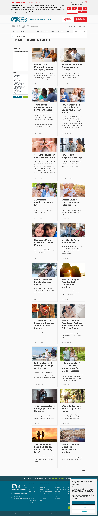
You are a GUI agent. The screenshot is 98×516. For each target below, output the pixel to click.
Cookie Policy (48, 513)
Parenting (22, 31)
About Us (31, 484)
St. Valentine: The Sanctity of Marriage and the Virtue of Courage (44, 324)
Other (82, 12)
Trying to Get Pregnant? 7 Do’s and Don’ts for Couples (44, 107)
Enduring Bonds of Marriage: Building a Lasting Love (43, 366)
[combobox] (78, 31)
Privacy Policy (41, 513)
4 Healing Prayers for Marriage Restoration (44, 156)
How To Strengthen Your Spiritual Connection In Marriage (71, 283)
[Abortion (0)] (20, 75)
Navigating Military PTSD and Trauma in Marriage (44, 242)
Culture (46, 31)
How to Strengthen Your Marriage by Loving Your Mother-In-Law (71, 108)
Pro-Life (38, 31)
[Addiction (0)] (20, 81)
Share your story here (58, 478)
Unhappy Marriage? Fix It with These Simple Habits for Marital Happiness (71, 367)
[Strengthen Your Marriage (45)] (20, 51)
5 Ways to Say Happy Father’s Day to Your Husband (72, 408)
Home (13, 36)
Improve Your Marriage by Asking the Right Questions (43, 67)
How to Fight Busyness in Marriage (72, 156)
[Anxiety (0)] (20, 94)
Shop (56, 484)
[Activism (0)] (20, 78)
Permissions (55, 513)
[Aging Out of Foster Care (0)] (20, 89)
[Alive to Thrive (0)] (20, 91)
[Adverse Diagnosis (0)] (20, 87)
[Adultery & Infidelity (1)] (20, 86)
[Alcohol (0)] (20, 90)
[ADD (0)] (20, 79)
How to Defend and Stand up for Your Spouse (43, 282)
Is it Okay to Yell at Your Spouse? (71, 241)
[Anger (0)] (20, 93)
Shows (52, 31)
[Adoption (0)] (20, 82)
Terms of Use (34, 513)
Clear (25, 97)
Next (82, 470)
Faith (30, 31)
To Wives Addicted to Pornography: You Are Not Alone (44, 408)
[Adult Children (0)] (20, 85)
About (68, 31)
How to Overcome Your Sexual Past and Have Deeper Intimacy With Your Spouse (72, 324)
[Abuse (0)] (20, 77)
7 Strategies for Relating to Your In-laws (43, 202)
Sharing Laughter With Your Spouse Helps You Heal (70, 202)
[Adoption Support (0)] (20, 83)
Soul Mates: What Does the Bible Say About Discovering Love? (43, 448)
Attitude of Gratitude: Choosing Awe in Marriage (72, 67)
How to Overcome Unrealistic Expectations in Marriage (70, 448)
